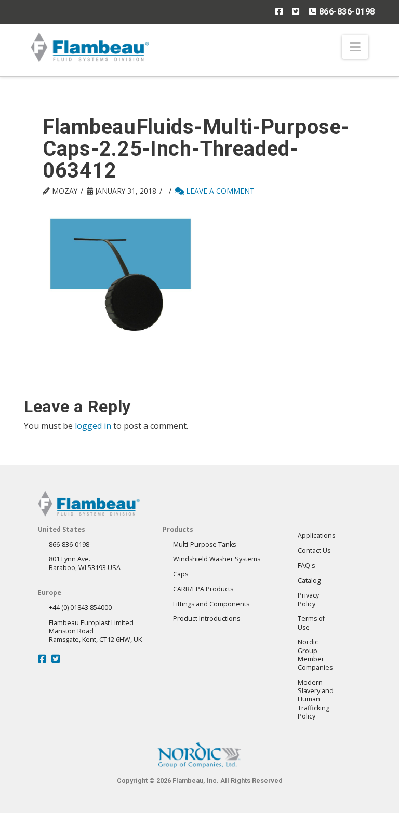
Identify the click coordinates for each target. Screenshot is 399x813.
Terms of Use (311, 622)
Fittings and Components (211, 604)
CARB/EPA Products (203, 589)
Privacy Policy (308, 599)
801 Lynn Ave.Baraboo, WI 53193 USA (85, 563)
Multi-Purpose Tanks (204, 544)
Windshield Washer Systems (216, 558)
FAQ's (306, 565)
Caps (180, 574)
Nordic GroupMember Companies (315, 655)
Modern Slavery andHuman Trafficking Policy (316, 699)
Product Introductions (206, 618)
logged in (93, 425)
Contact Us (314, 550)
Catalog (309, 580)
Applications (316, 535)
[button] (355, 47)
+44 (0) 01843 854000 (80, 607)
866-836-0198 (345, 12)
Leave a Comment (219, 191)
